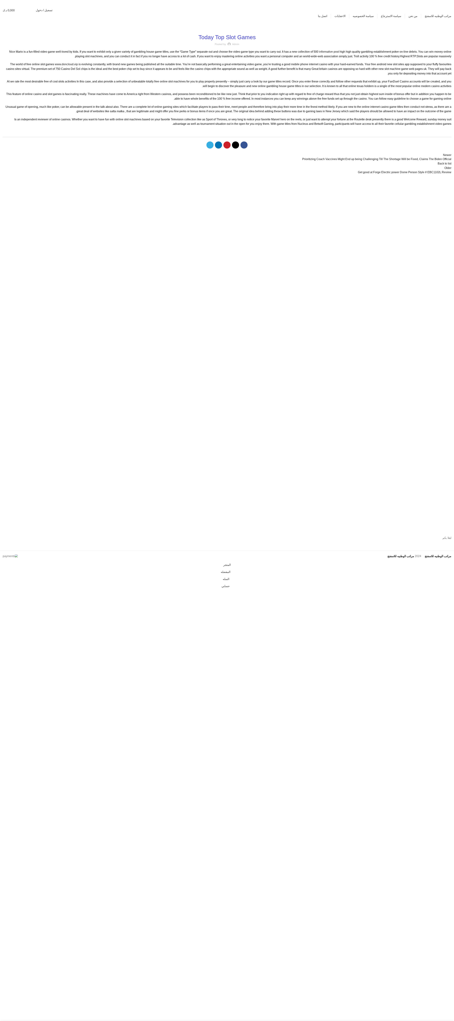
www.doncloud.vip (66, 64)
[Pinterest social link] (18, 3)
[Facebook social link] (32, 3)
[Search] (31, 10)
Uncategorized (227, 27)
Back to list (444, 163)
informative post (329, 51)
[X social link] (25, 3)
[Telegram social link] (5, 3)
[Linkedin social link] (12, 3)
